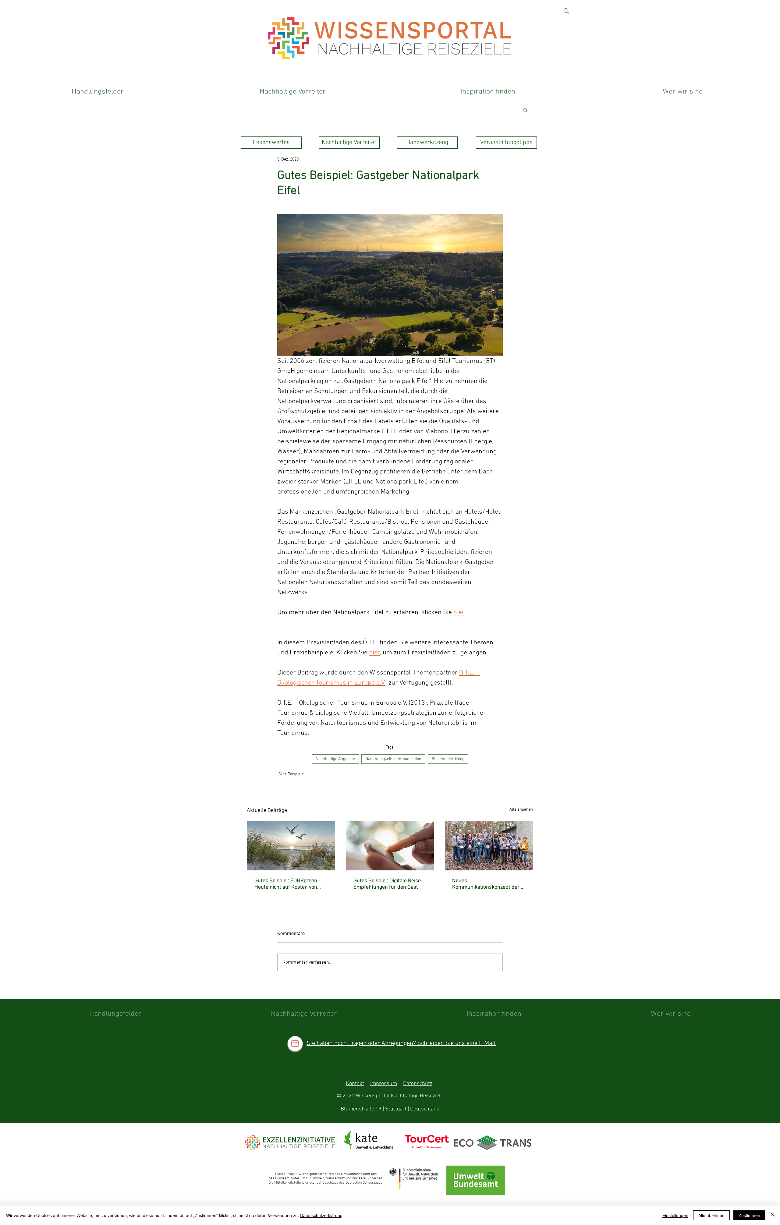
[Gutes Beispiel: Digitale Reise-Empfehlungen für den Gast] (390, 845)
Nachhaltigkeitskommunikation (393, 759)
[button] (525, 109)
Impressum (383, 1084)
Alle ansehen (521, 809)
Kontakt (355, 1084)
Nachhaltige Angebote (335, 759)
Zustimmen (749, 1215)
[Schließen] (772, 1215)
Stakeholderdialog (448, 759)
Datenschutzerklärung (321, 1215)
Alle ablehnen (711, 1215)
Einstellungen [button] (675, 1215)
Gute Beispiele (291, 774)
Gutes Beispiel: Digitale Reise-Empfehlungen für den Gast (388, 884)
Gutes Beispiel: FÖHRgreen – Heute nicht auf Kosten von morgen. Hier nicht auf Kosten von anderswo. (289, 884)
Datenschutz (417, 1084)
